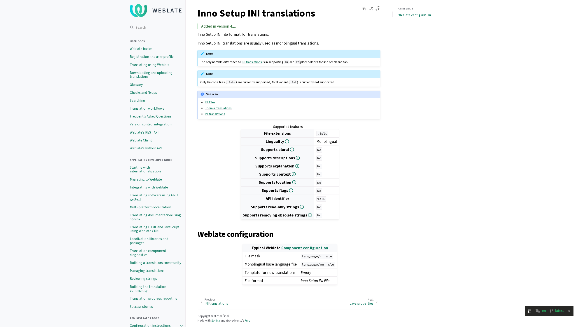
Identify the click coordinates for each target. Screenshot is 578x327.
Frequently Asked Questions (151, 116)
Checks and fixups (143, 92)
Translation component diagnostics (148, 253)
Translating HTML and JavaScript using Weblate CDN (154, 229)
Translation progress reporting (153, 298)
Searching (137, 100)
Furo (247, 320)
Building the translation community (148, 289)
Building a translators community (155, 263)
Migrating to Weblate (146, 179)
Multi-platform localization (150, 207)
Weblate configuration (415, 15)
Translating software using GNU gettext (154, 197)
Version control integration (151, 124)
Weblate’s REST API (144, 132)
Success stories (141, 306)
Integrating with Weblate (149, 187)
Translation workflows (147, 108)
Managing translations (147, 270)
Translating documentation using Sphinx (155, 217)
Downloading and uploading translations (151, 75)
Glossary (136, 84)
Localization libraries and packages (149, 241)
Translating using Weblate (150, 65)
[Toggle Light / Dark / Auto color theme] (377, 9)
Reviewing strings (143, 278)
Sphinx (215, 320)
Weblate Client (141, 140)
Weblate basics (141, 49)
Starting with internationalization (145, 169)
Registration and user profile (152, 56)
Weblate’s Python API (146, 148)
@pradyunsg (234, 320)
